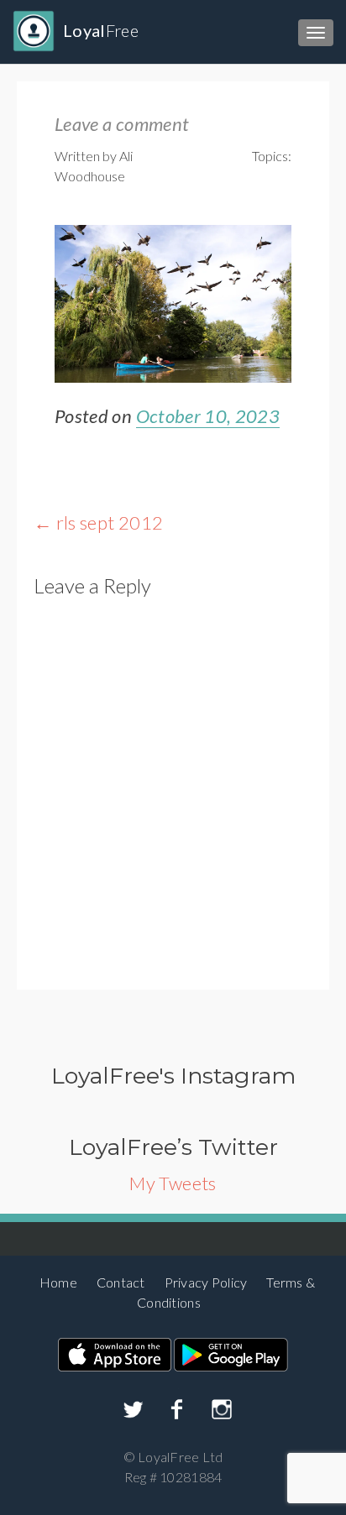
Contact (121, 1282)
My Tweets (172, 1183)
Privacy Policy (206, 1282)
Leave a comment (122, 123)
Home (58, 1282)
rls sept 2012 (98, 522)
